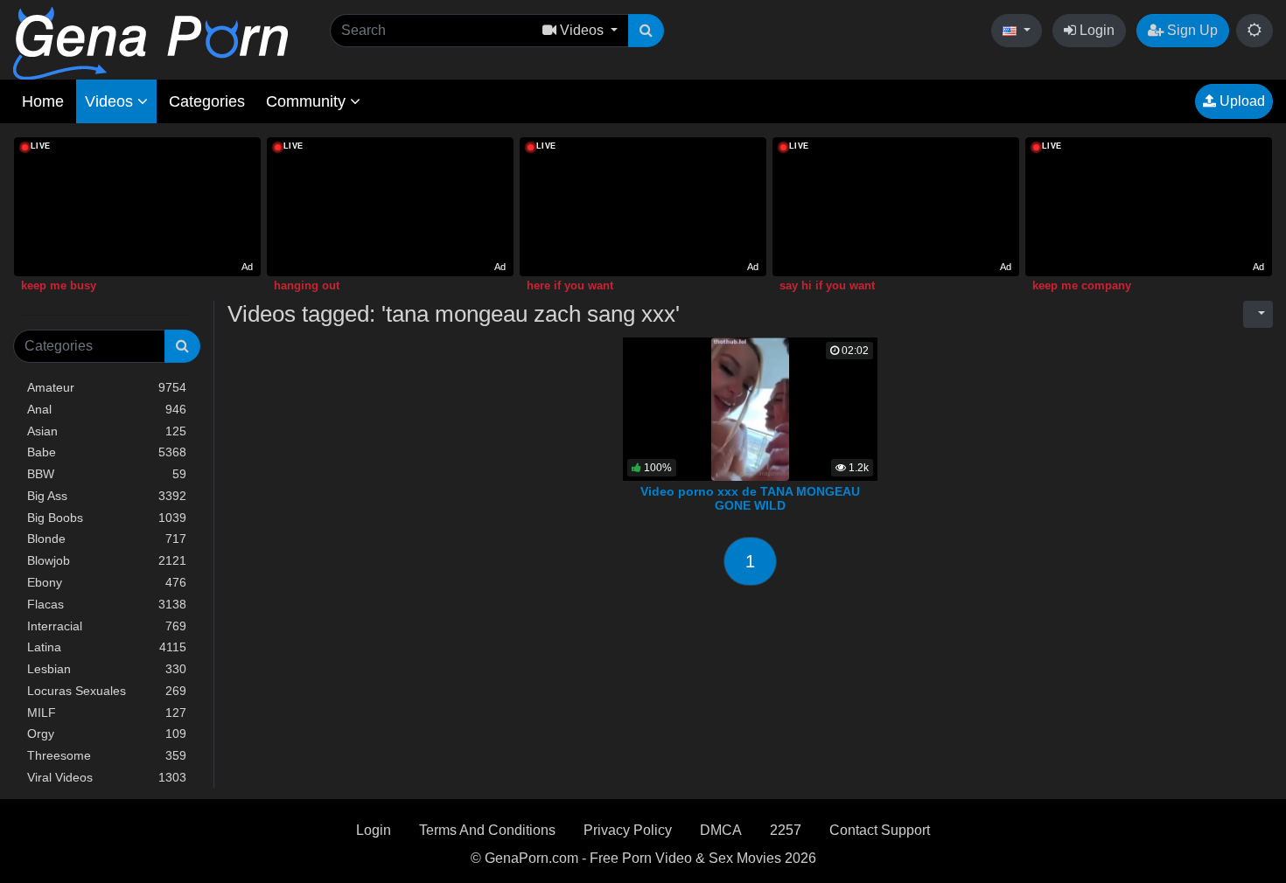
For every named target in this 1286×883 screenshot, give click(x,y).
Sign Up (1191, 30)
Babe (106, 452)
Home (43, 101)
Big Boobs (106, 518)
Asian (106, 431)
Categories (207, 101)
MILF (106, 713)
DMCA (721, 830)
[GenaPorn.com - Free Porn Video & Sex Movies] (150, 42)
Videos (111, 101)
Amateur (106, 387)
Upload (1240, 101)
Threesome (106, 755)
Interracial (106, 626)
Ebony (106, 582)
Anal (106, 409)
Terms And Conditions (487, 830)
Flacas (106, 604)
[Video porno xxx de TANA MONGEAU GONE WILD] (750, 407)
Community (308, 101)
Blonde (106, 539)
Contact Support (879, 830)
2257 (785, 830)
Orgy (106, 733)
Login (1095, 30)
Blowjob (106, 560)
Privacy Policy (628, 830)
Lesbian (106, 669)
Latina (106, 647)
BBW (106, 474)
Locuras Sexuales (106, 691)
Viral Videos (106, 777)
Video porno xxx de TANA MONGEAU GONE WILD (750, 498)
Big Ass (106, 496)
